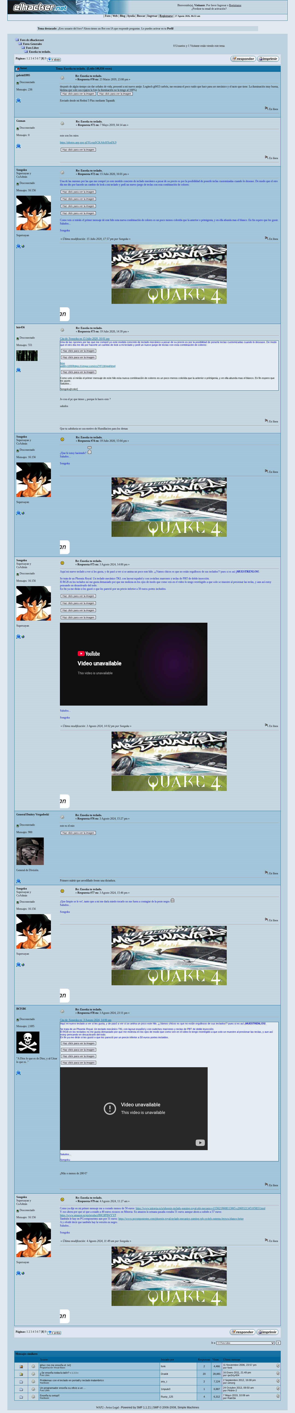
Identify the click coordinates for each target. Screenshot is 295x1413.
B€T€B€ (21, 1008)
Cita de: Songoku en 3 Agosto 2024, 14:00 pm (85, 1020)
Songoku (21, 170)
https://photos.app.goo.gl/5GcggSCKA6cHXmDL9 (88, 142)
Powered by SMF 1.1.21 (136, 1407)
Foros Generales (32, 44)
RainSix (231, 1398)
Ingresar (221, 5)
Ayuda (131, 15)
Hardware (44, 1383)
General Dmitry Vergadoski (32, 814)
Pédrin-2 (232, 1390)
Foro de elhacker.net (32, 40)
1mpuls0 (165, 1389)
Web (115, 15)
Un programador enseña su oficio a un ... (63, 1388)
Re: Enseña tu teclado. (88, 76)
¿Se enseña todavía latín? (54, 1372)
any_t (164, 1381)
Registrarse (166, 15)
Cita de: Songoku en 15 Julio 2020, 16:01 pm (84, 338)
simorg (231, 1382)
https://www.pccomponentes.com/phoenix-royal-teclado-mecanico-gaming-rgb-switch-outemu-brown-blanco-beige (181, 1218)
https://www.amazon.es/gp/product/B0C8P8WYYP (88, 1215)
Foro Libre (32, 47)
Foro (107, 15)
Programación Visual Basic (52, 1367)
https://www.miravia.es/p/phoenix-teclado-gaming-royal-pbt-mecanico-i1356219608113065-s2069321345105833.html (200, 1208)
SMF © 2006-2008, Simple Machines (176, 1407)
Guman (20, 120)
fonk (163, 1366)
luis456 (20, 327)
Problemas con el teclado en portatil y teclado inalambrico (72, 1380)
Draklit (164, 1373)
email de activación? (216, 8)
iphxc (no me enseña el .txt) (55, 1365)
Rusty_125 (167, 1396)
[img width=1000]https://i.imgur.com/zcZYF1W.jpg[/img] (87, 364)
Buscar (141, 15)
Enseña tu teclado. (40, 51)
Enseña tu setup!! (49, 1395)
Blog (122, 15)
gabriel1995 (23, 75)
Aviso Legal (112, 1407)
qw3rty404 (233, 1375)
